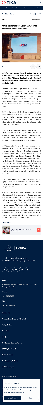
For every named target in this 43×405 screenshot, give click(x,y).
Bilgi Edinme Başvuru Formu (12, 343)
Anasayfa (4, 8)
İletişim (4, 337)
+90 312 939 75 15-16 (8, 305)
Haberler (26, 8)
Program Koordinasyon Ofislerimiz (14, 319)
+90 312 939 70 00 (8, 296)
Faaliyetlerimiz (7, 325)
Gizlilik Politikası (7, 355)
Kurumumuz (6, 313)
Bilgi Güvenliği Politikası (10, 361)
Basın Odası (15, 8)
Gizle (30, 398)
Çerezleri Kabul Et (12, 398)
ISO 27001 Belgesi (8, 367)
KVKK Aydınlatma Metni (10, 349)
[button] (32, 66)
